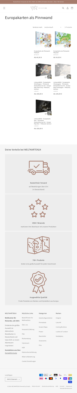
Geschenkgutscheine (45, 318)
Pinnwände (42, 322)
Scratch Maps (43, 327)
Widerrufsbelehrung (28, 357)
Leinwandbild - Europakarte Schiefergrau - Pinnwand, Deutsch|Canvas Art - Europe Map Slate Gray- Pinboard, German (42, 86)
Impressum (25, 343)
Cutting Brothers (61, 327)
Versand (62, 386)
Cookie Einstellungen (29, 361)
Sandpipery (59, 336)
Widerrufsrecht (36, 386)
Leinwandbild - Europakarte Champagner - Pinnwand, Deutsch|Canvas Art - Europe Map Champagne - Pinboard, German (61, 86)
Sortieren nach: (37, 27)
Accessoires (42, 341)
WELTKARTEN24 (16, 386)
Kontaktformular (11, 353)
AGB (23, 347)
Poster (41, 332)
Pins (40, 345)
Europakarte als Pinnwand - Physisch (61, 52)
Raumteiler (42, 336)
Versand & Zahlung (28, 329)
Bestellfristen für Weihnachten (27, 319)
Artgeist (58, 318)
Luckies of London (62, 332)
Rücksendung (26, 338)
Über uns (25, 325)
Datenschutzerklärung (29, 352)
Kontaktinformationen (66, 388)
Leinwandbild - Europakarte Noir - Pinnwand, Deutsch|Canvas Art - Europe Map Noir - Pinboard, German (42, 121)
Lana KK (58, 322)
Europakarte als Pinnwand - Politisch (42, 52)
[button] (4, 8)
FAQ (23, 334)
